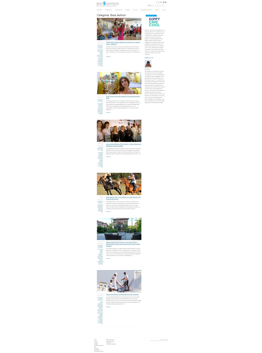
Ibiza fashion (100, 45)
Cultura (157, 10)
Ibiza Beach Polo (100, 209)
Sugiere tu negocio (110, 341)
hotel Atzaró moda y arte (100, 311)
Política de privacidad (111, 344)
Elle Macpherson (100, 304)
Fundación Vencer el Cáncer (100, 309)
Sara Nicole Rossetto (100, 319)
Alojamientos (118, 10)
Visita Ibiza (99, 10)
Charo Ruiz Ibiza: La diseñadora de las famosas (122, 294)
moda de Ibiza (100, 48)
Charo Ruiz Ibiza (101, 153)
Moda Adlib (100, 47)
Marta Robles (101, 314)
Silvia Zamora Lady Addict (100, 320)
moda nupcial (101, 159)
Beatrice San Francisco (100, 254)
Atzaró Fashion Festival (101, 52)
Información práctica (146, 10)
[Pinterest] (161, 2)
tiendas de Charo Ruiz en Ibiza (100, 323)
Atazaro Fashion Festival (101, 252)
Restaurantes (108, 10)
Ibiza (100, 147)
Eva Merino (101, 260)
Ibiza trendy (100, 46)
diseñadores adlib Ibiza (100, 155)
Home (95, 339)
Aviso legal (108, 342)
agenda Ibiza (100, 204)
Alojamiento (97, 349)
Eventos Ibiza (100, 205)
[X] (159, 2)
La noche (135, 10)
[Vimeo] (163, 2)
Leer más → (108, 56)
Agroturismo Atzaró (100, 250)
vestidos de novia (101, 165)
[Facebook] (156, 2)
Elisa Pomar (100, 104)
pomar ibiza (100, 113)
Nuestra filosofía (110, 339)
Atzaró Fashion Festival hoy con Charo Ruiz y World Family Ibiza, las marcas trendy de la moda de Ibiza (123, 244)
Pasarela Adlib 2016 (101, 62)
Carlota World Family (100, 56)
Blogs (163, 10)
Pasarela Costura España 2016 (100, 161)
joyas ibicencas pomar (100, 107)
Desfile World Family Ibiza (100, 258)
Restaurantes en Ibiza (98, 351)
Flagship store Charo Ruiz (100, 307)
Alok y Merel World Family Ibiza (100, 50)
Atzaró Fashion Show (100, 55)
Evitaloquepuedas (100, 261)
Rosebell (101, 315)
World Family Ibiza (100, 264)
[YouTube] (165, 2)
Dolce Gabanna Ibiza (100, 103)
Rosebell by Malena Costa (100, 317)
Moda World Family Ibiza (100, 60)
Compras (127, 10)
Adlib (99, 152)
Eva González (99, 305)
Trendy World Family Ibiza (100, 64)
